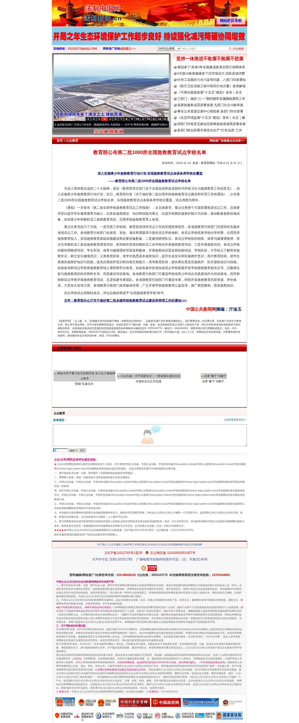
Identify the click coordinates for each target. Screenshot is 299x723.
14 (159, 119)
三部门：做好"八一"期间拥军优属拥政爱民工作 (211, 98)
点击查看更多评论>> (235, 419)
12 (148, 119)
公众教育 (72, 140)
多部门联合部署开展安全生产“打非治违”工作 (209, 130)
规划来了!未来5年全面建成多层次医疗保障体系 (211, 67)
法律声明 (127, 544)
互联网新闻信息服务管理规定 (116, 473)
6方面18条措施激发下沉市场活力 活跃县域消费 (211, 73)
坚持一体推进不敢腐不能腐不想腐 (209, 58)
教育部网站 (208, 163)
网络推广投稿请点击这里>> (227, 140)
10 (137, 119)
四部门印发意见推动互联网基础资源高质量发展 (211, 124)
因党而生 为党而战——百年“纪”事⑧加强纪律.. (104, 124)
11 (143, 119)
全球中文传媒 (85, 12)
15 (165, 119)
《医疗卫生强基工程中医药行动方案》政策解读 (211, 86)
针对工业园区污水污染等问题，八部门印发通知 (211, 79)
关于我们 (102, 544)
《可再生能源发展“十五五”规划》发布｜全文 (209, 92)
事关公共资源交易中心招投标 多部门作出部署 (210, 111)
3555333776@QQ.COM (82, 48)
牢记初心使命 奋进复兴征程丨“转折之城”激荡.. (162, 124)
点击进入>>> (128, 48)
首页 (60, 140)
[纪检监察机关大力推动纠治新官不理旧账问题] (149, 40)
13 (154, 119)
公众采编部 (115, 544)
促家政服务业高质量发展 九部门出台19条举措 (210, 105)
